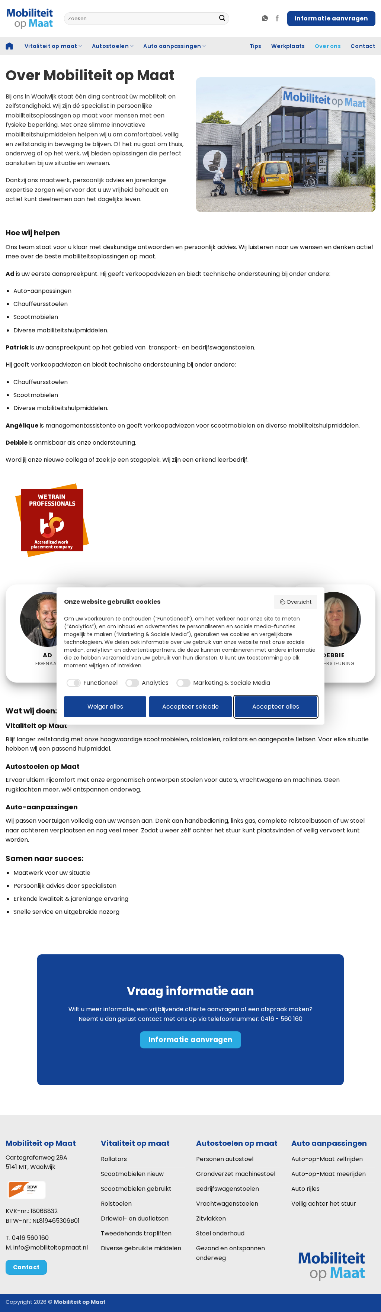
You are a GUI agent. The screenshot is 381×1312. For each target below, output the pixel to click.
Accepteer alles (275, 706)
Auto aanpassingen (172, 46)
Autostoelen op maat (237, 1143)
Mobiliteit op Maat (41, 1143)
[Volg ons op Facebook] (277, 18)
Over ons (328, 46)
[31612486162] (266, 18)
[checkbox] (91, 682)
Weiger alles (105, 706)
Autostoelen (110, 46)
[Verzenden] (222, 18)
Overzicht (299, 602)
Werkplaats (288, 46)
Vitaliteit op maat (51, 46)
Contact (362, 46)
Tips (256, 46)
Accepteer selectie (190, 706)
